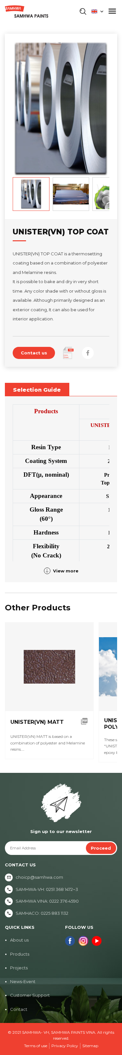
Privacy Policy (64, 1045)
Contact (18, 1009)
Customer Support (30, 995)
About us (19, 940)
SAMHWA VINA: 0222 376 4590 (47, 901)
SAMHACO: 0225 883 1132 (42, 913)
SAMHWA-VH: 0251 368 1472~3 (47, 889)
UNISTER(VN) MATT (37, 722)
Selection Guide (37, 389)
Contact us (34, 352)
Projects (19, 967)
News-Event (22, 981)
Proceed (101, 848)
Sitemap (90, 1045)
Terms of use (35, 1045)
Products (19, 954)
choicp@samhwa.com (39, 877)
